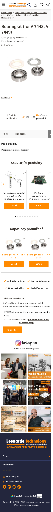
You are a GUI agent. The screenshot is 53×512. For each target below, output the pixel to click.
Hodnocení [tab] (20, 134)
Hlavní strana (6, 12)
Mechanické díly (7, 18)
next (50, 184)
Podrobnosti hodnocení (12, 41)
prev (3, 184)
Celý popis (5, 97)
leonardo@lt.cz (13, 476)
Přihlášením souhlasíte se (27, 314)
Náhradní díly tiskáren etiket (27, 15)
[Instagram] (9, 487)
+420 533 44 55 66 (14, 481)
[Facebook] (4, 487)
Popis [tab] (5, 134)
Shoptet (18, 495)
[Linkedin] (19, 487)
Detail (14, 205)
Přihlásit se (12, 329)
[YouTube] (14, 487)
